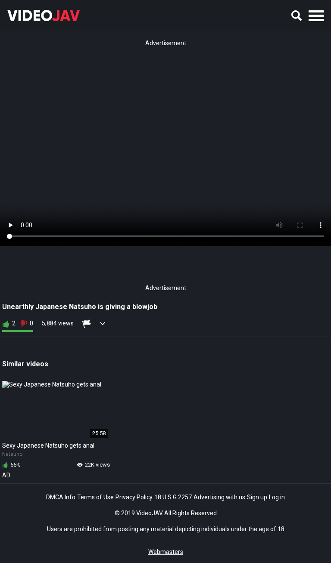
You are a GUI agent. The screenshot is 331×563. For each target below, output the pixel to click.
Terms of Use (95, 497)
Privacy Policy (134, 497)
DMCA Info (60, 497)
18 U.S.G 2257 (173, 497)
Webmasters (165, 551)
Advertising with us (219, 497)
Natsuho (12, 454)
